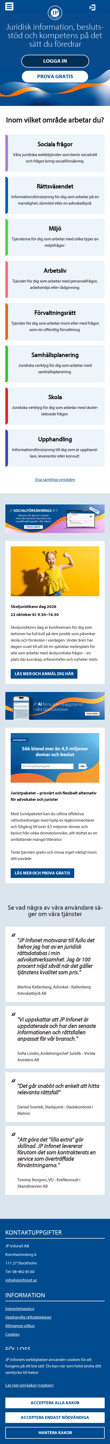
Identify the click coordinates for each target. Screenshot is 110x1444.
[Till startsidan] (55, 13)
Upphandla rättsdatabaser (28, 1317)
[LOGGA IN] (92, 7)
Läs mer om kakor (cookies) (29, 1385)
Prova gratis (55, 76)
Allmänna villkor (20, 1325)
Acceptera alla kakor (55, 1403)
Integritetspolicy (19, 1308)
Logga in (55, 61)
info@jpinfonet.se (21, 1280)
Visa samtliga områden (55, 479)
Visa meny (9, 6)
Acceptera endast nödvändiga (55, 1417)
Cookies (12, 1334)
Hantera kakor (55, 1432)
